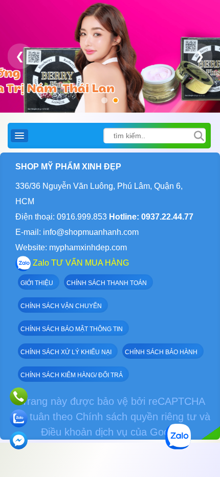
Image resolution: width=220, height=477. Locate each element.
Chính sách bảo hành (161, 352)
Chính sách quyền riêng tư (136, 416)
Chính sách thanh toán (107, 283)
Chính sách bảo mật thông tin (71, 329)
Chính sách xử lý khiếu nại (66, 352)
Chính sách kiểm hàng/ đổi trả (71, 375)
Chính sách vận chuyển (61, 306)
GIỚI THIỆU (36, 283)
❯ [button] (200, 56)
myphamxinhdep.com (88, 247)
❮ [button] (20, 56)
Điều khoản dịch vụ (84, 432)
